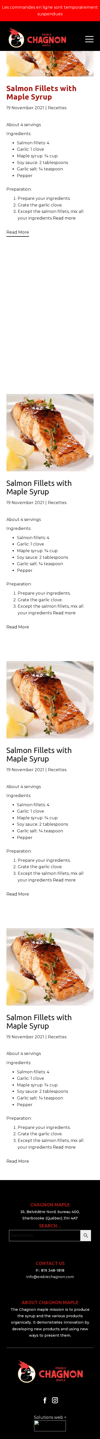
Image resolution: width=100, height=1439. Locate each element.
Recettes (57, 107)
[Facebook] (45, 1400)
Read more (64, 218)
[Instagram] (55, 1400)
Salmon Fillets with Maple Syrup (41, 92)
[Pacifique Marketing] (50, 1425)
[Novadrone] (37, 38)
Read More (17, 232)
